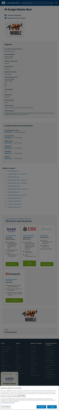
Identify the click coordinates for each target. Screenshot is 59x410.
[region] (29, 398)
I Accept (52, 406)
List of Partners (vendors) (8, 402)
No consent (41, 406)
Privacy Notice (21, 395)
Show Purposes (6, 406)
